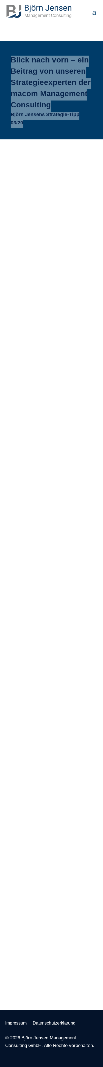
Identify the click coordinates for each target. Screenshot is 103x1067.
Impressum (16, 1023)
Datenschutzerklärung (54, 1023)
